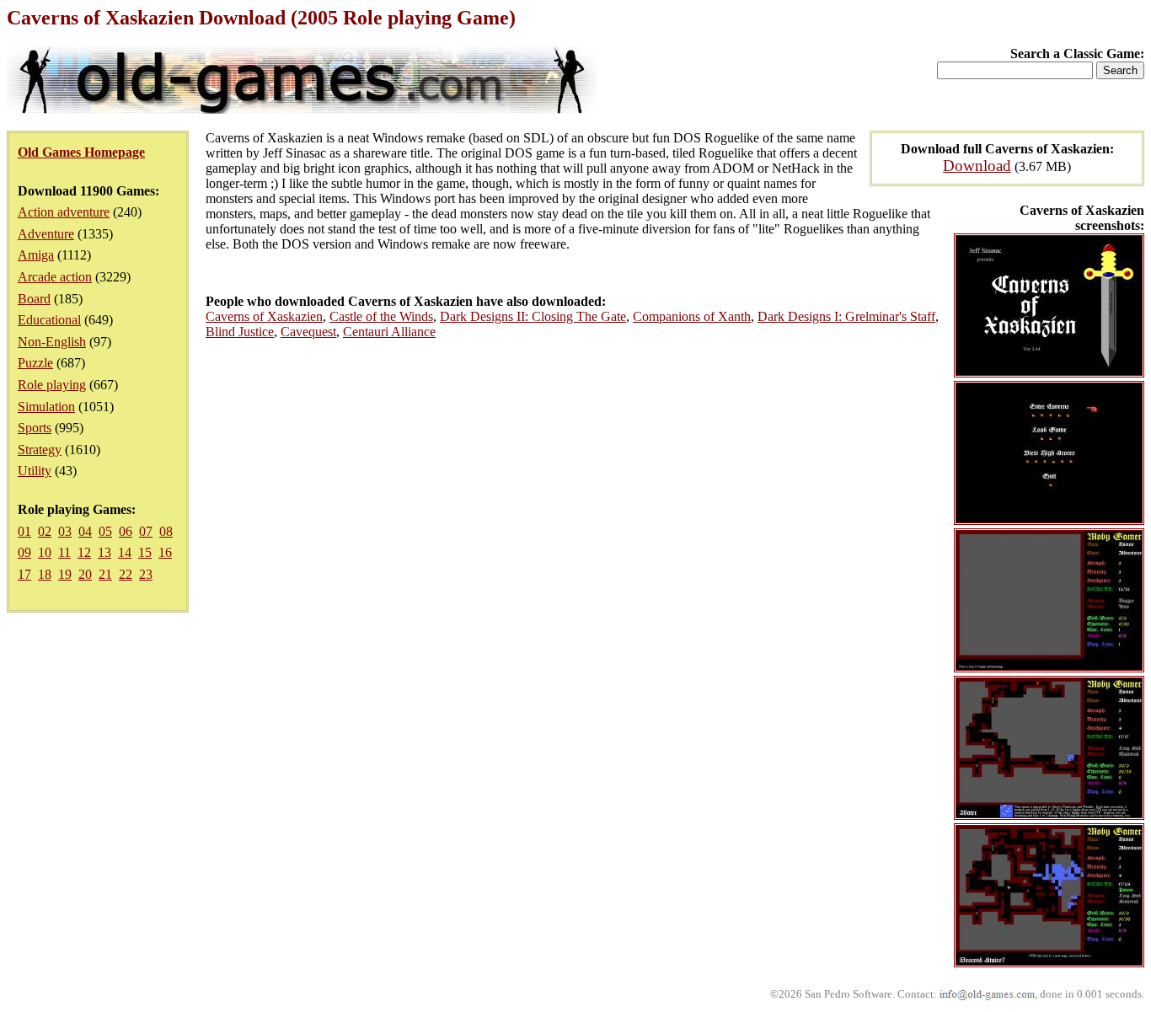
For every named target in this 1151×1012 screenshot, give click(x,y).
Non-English (52, 342)
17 (24, 574)
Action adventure (64, 212)
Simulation (46, 406)
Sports (34, 427)
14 (124, 552)
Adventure (46, 234)
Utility (34, 470)
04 (85, 531)
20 (85, 574)
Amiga (36, 255)
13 (104, 552)
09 (24, 552)
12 (84, 552)
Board (34, 299)
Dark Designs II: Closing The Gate (533, 316)
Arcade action (55, 277)
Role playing (52, 384)
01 (24, 531)
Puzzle (35, 363)
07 (146, 531)
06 (125, 531)
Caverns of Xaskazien (264, 316)
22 (125, 574)
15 (145, 552)
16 (165, 552)
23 (146, 574)
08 (166, 531)
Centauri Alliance (389, 331)
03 (65, 531)
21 (105, 574)
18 (44, 574)
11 (64, 552)
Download (977, 165)
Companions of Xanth (692, 316)
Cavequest (308, 331)
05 (105, 531)
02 (44, 531)
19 (65, 574)
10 (44, 552)
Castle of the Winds (381, 316)
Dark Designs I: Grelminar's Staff (846, 316)
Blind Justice (240, 331)
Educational (49, 320)
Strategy (40, 449)
